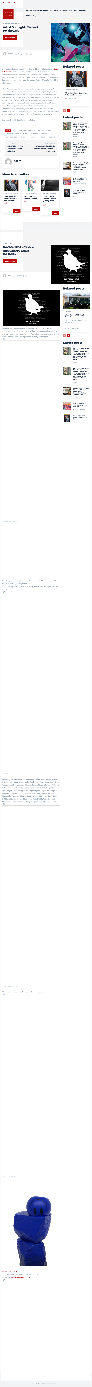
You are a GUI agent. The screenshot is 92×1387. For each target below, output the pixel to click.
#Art (15, 130)
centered (9, 134)
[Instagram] (9, 3)
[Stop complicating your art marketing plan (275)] (67, 181)
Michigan (44, 134)
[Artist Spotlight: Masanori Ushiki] (31, 185)
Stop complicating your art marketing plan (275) (80, 179)
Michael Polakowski (31, 134)
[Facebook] (4, 3)
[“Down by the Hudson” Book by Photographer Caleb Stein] (50, 185)
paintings (22, 137)
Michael (18, 134)
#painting (32, 130)
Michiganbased (11, 137)
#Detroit (22, 130)
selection (51, 137)
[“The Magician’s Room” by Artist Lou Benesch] (11, 185)
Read (17, 211)
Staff (10, 54)
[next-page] (68, 110)
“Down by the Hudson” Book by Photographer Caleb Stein (50, 199)
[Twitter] (20, 3)
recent (43, 137)
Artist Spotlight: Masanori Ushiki (30, 197)
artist (48, 130)
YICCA (75, 137)
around (41, 130)
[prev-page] (64, 110)
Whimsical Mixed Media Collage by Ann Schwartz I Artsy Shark (44, 148)
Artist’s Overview (13, 23)
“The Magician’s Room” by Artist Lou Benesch (11, 198)
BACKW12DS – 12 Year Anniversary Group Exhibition (14, 148)
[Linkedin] (14, 3)
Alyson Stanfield (79, 184)
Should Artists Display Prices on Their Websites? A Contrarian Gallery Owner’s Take (81, 166)
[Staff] (5, 54)
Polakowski (33, 137)
